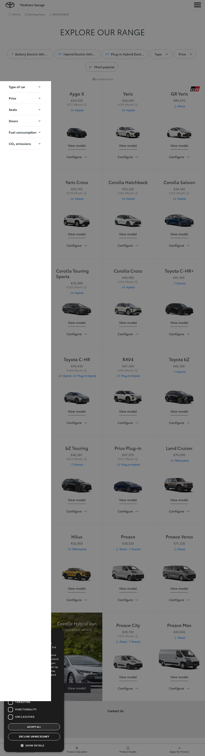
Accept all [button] (34, 726)
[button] (25, 87)
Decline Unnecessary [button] (34, 736)
